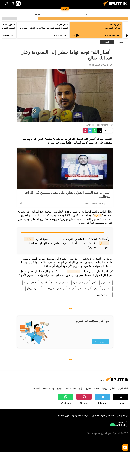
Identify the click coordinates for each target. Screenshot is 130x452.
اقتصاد (96, 388)
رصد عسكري (70, 388)
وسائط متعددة (48, 388)
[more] (21, 203)
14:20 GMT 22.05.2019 (101, 65)
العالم (112, 388)
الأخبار (94, 283)
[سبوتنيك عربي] (116, 6)
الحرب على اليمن (104, 295)
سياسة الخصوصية (80, 415)
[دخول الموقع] (13, 3)
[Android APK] (117, 424)
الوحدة (71, 289)
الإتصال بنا (94, 415)
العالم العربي (106, 283)
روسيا (104, 388)
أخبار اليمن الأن (33, 289)
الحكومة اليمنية (30, 283)
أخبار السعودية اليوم (80, 283)
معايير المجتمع (64, 415)
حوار (96, 289)
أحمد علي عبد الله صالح (60, 283)
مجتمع (59, 388)
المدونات (36, 388)
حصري (88, 388)
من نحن (124, 415)
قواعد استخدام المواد (110, 415)
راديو (81, 388)
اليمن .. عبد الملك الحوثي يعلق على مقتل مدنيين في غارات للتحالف (68, 194)
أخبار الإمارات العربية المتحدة (54, 289)
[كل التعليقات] (125, 447)
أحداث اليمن (106, 289)
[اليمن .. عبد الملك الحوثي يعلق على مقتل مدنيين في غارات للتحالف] (65, 168)
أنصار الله (73, 271)
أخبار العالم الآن (84, 289)
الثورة (97, 215)
